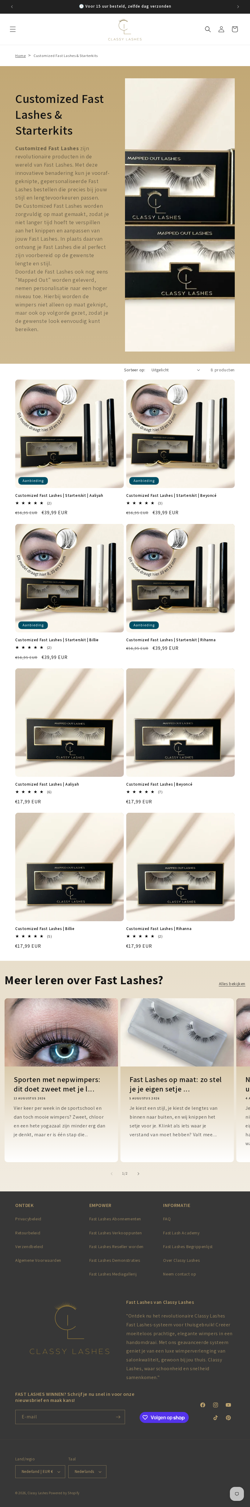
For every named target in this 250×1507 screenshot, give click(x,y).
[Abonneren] (118, 1417)
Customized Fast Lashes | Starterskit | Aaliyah (59, 495)
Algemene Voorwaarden (38, 1260)
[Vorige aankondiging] (12, 6)
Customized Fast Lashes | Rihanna (158, 928)
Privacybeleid (28, 1219)
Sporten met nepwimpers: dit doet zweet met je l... (57, 1084)
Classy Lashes (38, 1493)
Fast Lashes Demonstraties (114, 1260)
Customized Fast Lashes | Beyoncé (159, 784)
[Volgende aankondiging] (238, 6)
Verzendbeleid (29, 1246)
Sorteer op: (134, 370)
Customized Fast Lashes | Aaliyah (47, 784)
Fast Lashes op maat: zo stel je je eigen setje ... (176, 1084)
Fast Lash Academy (181, 1233)
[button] (13, 29)
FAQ (167, 1219)
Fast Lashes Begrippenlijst (188, 1246)
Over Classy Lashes (181, 1260)
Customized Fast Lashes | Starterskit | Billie (57, 640)
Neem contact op (179, 1274)
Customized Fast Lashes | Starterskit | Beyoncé (171, 495)
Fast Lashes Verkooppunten (115, 1233)
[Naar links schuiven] (111, 1173)
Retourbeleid (27, 1233)
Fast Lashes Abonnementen (115, 1219)
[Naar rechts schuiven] (138, 1173)
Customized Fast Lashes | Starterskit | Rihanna (171, 640)
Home (20, 55)
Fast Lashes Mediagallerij (113, 1274)
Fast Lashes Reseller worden (116, 1246)
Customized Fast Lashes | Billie (45, 928)
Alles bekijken (232, 983)
